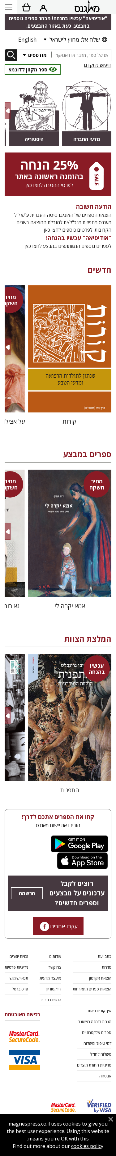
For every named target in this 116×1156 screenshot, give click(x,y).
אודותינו (55, 956)
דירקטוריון (53, 989)
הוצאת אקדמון (100, 978)
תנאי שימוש (19, 978)
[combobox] (81, 55)
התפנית (69, 790)
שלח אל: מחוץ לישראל (74, 39)
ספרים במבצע (87, 454)
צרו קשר (55, 967)
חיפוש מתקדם (97, 64)
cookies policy (87, 1146)
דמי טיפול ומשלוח (97, 1043)
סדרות (106, 967)
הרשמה (27, 893)
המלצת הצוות (87, 638)
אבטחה (105, 1076)
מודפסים (37, 55)
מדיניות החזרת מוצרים (94, 1065)
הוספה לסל (69, 403)
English (27, 39)
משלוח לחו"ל (100, 1054)
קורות (69, 421)
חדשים (99, 269)
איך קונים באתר (99, 1010)
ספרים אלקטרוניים (96, 1032)
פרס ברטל (20, 989)
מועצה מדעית (50, 978)
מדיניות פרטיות (16, 967)
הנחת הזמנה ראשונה (94, 1021)
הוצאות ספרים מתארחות (92, 989)
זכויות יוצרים (19, 956)
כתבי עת (104, 956)
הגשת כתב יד (51, 1000)
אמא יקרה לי (69, 606)
